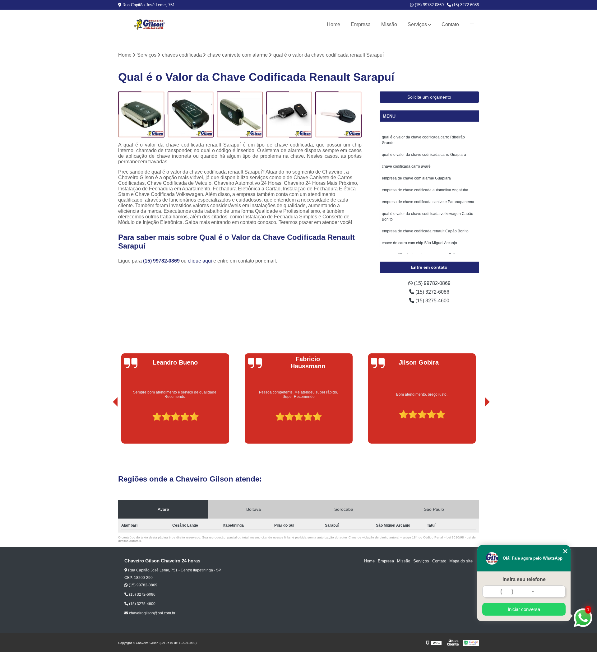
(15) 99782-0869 (429, 4)
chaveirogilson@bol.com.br (151, 613)
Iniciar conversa (524, 609)
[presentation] (106, 425)
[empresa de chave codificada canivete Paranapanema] (191, 114)
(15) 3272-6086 (465, 4)
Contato (450, 24)
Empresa (361, 24)
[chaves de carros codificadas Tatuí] (141, 114)
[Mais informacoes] (472, 24)
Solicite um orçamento (429, 97)
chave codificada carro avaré (406, 166)
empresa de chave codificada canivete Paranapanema (428, 202)
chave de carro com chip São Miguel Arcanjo (419, 243)
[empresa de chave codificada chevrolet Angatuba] (289, 114)
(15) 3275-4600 (431, 300)
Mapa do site (461, 561)
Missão (389, 24)
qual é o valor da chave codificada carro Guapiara (424, 154)
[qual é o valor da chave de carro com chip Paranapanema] (338, 114)
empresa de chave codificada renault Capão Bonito (425, 231)
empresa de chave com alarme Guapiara (416, 178)
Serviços (417, 24)
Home (333, 24)
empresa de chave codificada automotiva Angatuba (425, 190)
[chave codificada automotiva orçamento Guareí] (240, 114)
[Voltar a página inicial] (149, 24)
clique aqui (200, 260)
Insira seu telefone (524, 579)
